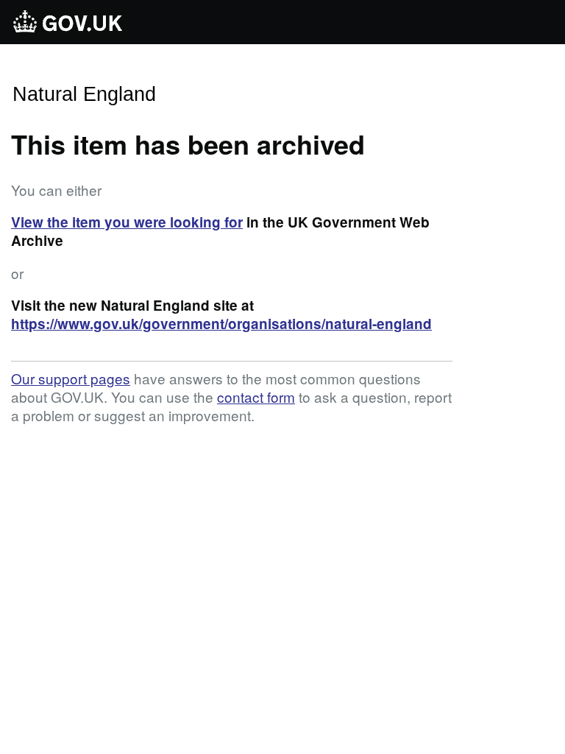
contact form (256, 396)
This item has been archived (188, 143)
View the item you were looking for (127, 222)
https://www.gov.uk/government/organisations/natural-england (221, 324)
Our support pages (70, 378)
